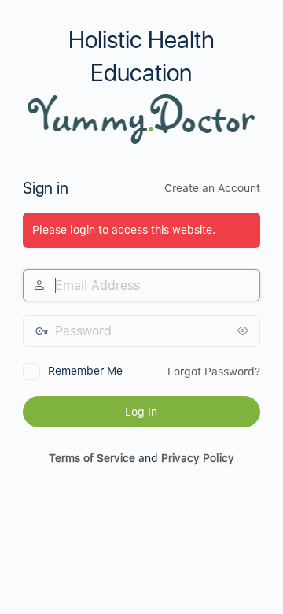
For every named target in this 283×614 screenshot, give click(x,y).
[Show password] (244, 330)
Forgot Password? (213, 371)
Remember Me (85, 370)
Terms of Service (92, 458)
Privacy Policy (197, 458)
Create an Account (212, 188)
